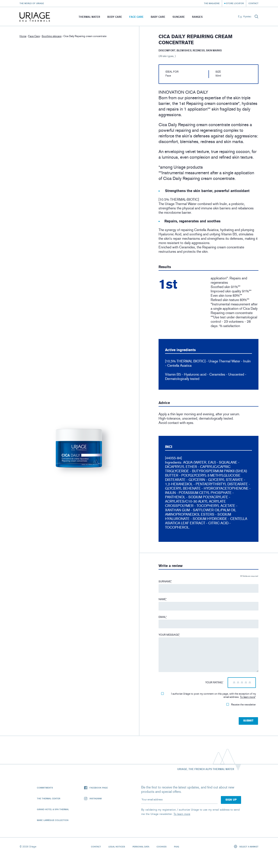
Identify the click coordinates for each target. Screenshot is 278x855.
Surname (165, 581)
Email (163, 617)
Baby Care (158, 16)
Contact (253, 3)
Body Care (114, 16)
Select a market (248, 846)
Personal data (140, 846)
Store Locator (235, 3)
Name (163, 599)
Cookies (162, 846)
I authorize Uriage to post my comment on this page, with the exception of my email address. (213, 695)
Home (23, 36)
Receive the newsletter (243, 704)
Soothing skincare (51, 36)
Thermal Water (89, 16)
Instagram (95, 798)
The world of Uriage (32, 3)
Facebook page (98, 787)
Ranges (197, 16)
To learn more (247, 697)
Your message (169, 634)
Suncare (178, 16)
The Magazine (212, 3)
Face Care (136, 16)
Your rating (214, 682)
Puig (176, 846)
